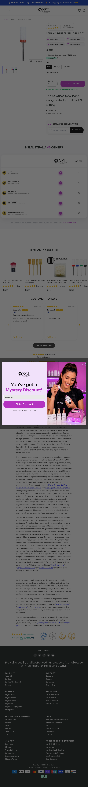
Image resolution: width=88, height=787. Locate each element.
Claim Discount (24, 404)
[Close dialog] (84, 364)
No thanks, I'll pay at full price (24, 411)
